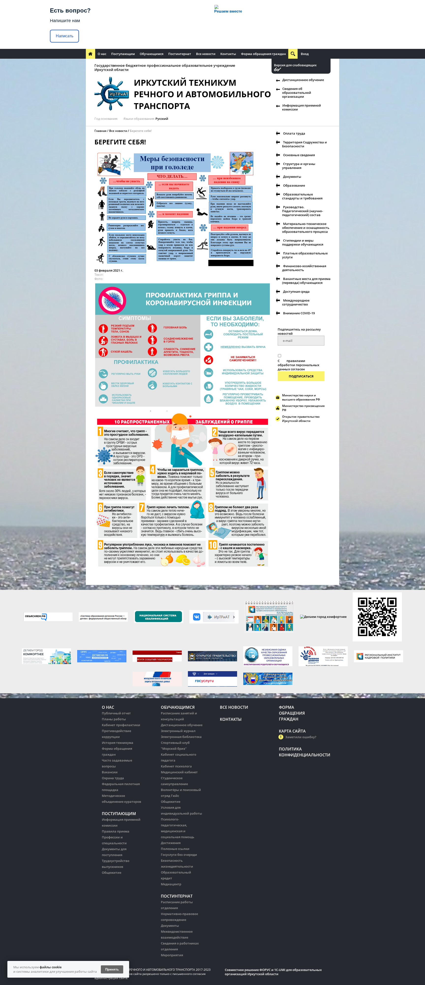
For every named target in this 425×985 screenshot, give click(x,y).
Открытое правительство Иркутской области (300, 419)
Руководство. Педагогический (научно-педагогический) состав (302, 211)
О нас (102, 54)
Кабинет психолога (176, 766)
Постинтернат (179, 54)
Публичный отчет (116, 713)
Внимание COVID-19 (299, 313)
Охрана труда (113, 778)
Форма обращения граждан (263, 54)
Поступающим (123, 54)
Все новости (205, 54)
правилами (296, 361)
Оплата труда (294, 133)
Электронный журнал (178, 731)
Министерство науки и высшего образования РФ (301, 397)
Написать (64, 36)
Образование (294, 185)
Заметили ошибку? (300, 737)
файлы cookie (50, 967)
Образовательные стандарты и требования (302, 196)
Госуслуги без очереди (179, 854)
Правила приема (115, 831)
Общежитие (111, 872)
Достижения (171, 843)
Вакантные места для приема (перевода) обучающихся (306, 281)
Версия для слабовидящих (295, 65)
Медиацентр (171, 884)
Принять (112, 969)
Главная (100, 131)
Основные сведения (299, 155)
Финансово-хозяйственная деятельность (304, 268)
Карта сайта (292, 731)
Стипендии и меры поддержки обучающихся (302, 242)
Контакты (228, 54)
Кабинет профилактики (121, 725)
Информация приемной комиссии (301, 107)
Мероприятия (172, 955)
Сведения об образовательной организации (296, 92)
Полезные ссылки (175, 848)
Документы (292, 176)
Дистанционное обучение (303, 80)
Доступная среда (296, 291)
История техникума (117, 742)
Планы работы (114, 719)
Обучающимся (151, 54)
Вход (305, 54)
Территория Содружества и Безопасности (304, 144)
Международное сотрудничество (295, 302)
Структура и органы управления (298, 166)
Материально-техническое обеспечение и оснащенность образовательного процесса (305, 228)
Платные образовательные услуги (305, 255)
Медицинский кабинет (179, 772)
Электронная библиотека (181, 737)
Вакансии (110, 772)
